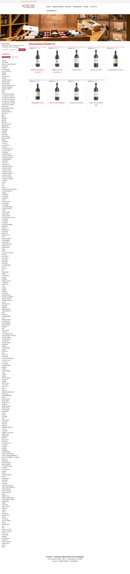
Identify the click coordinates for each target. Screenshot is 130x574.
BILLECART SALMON (6, 124)
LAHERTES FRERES (6, 365)
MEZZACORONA (6, 399)
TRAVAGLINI (5, 505)
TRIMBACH (4, 508)
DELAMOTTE (5, 233)
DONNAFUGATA (6, 247)
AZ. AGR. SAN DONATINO (8, 94)
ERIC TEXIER (4, 263)
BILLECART (4, 122)
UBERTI (3, 512)
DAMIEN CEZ (5, 226)
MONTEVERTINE (5, 410)
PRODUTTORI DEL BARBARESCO (9, 455)
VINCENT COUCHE (6, 529)
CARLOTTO (4, 163)
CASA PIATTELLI (5, 165)
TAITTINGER (4, 484)
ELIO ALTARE (5, 260)
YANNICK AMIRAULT (6, 542)
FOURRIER (4, 279)
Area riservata (51, 11)
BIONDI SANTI (5, 126)
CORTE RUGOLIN (6, 216)
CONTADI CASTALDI (7, 209)
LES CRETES (4, 380)
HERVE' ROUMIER (6, 325)
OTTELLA (4, 429)
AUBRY (3, 90)
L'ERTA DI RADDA (6, 378)
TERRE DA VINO (5, 496)
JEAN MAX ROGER (6, 343)
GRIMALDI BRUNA (6, 309)
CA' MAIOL (4, 147)
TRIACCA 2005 (5, 506)
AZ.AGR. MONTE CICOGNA (8, 103)
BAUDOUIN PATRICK (7, 112)
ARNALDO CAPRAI (6, 89)
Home (48, 7)
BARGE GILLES (5, 106)
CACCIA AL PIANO (6, 150)
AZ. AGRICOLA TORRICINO (8, 101)
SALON (3, 476)
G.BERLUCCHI (5, 284)
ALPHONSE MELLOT (6, 71)
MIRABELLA (4, 404)
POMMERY (4, 448)
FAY (3, 270)
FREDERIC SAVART (6, 281)
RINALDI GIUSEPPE (6, 464)
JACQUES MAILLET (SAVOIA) (9, 335)
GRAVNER (4, 306)
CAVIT (3, 184)
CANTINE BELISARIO (6, 159)
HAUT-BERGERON (6, 323)
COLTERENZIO (5, 205)
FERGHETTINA (5, 272)
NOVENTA (4, 424)
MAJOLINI (4, 390)
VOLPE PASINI (5, 535)
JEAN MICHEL (5, 344)
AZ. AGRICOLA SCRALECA (8, 99)
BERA (3, 115)
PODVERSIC (5, 441)
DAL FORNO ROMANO (7, 224)
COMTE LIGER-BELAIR (7, 207)
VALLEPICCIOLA (5, 515)
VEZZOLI (4, 522)
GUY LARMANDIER (6, 316)
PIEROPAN (4, 438)
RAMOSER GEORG (6, 462)
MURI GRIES (4, 417)
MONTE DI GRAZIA (6, 406)
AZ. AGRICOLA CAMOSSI (8, 96)
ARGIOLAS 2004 (6, 82)
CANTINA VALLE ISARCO (8, 157)
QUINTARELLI (5, 461)
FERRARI (4, 274)
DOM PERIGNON (6, 240)
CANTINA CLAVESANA (7, 156)
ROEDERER (4, 468)
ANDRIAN (4, 73)
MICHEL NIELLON (6, 402)
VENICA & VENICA (6, 521)
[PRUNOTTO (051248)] (77, 59)
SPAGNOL (4, 482)
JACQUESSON (5, 341)
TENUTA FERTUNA (6, 489)
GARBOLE (4, 290)
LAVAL (3, 373)
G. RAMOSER (5, 283)
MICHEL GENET (5, 401)
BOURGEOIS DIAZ (6, 138)
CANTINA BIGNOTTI (6, 154)
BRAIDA (3, 140)
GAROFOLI (4, 291)
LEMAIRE (4, 376)
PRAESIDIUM (5, 450)
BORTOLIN (4, 133)
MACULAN (4, 387)
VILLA (3, 528)
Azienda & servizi (57, 7)
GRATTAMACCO (6, 304)
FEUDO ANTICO (5, 276)
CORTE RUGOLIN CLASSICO (8, 217)
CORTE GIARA (5, 214)
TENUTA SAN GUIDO (7, 491)
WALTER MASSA (6, 538)
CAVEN (3, 182)
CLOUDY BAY (5, 196)
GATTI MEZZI (5, 293)
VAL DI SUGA (5, 514)
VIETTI (3, 526)
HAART (3, 318)
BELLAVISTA (4, 113)
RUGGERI (4, 471)
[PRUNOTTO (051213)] (96, 92)
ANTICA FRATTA (6, 76)
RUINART (4, 473)
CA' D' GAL (4, 143)
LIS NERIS (4, 381)
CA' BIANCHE (5, 142)
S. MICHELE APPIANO (7, 475)
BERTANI (4, 120)
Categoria (15, 57)
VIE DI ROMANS (5, 524)
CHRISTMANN (5, 194)
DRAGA (3, 249)
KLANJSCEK (4, 351)
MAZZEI (3, 397)
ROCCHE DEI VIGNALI (7, 466)
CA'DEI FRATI (5, 152)
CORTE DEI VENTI (6, 212)
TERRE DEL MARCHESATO (8, 498)
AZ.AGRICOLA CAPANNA (8, 105)
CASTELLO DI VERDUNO (7, 179)
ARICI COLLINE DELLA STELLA (8, 85)
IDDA (3, 328)
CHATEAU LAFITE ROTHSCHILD (9, 189)
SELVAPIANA (5, 480)
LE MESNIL (4, 374)
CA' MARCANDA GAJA (7, 149)
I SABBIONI (4, 327)
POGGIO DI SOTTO (6, 443)
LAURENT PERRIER (6, 371)
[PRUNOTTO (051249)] (96, 59)
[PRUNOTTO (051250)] (115, 59)
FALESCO (4, 269)
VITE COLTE (4, 533)
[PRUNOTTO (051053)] (57, 59)
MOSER (3, 413)
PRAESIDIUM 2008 (6, 452)
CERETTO (4, 187)
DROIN (3, 251)
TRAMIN (3, 503)
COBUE (3, 200)
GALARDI (4, 288)
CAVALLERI (4, 180)
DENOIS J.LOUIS (5, 235)
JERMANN (4, 346)
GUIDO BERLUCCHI (6, 311)
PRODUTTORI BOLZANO (7, 454)
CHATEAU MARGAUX (7, 191)
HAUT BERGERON (6, 321)
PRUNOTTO (4, 459)
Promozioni (77, 7)
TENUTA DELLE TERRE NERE (8, 487)
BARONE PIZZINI (5, 110)
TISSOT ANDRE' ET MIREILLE (8, 499)
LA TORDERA (5, 364)
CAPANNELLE (5, 161)
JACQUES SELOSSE (6, 339)
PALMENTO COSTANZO (7, 432)
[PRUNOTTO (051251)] (38, 92)
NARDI (3, 418)
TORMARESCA (5, 501)
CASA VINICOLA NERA (7, 166)
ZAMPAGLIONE (5, 543)
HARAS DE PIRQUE (6, 320)
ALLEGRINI (4, 68)
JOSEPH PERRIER (6, 348)
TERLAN (3, 494)
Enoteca (68, 7)
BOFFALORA (5, 129)
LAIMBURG (4, 367)
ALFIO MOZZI (5, 66)
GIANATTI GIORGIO (6, 298)
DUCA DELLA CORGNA (7, 253)
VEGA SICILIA (5, 519)
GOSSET (4, 302)
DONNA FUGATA (6, 246)
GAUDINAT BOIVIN (6, 295)
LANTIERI (4, 369)
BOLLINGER (4, 131)
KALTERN (4, 350)
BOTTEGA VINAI (5, 136)
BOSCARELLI (5, 135)
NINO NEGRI (4, 422)
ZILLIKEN (3, 545)
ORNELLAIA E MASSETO (7, 427)
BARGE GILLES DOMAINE (7, 108)
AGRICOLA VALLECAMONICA (9, 64)
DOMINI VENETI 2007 (7, 244)
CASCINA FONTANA (7, 172)
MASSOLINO (5, 394)
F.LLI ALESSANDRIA (6, 265)
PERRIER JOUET (5, 434)
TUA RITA (4, 510)
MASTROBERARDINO (7, 395)
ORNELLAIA (4, 425)
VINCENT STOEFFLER (7, 531)
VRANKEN (4, 536)
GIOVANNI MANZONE (7, 300)
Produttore (6, 57)
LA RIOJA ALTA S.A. (6, 360)
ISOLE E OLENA (5, 330)
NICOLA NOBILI (5, 420)
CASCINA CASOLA (6, 170)
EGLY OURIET (5, 256)
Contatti (93, 7)
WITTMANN (4, 540)
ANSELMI (4, 75)
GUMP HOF (4, 314)
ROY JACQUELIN (6, 469)
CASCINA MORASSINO (7, 173)
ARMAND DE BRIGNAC (7, 87)
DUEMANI (4, 254)
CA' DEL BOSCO (6, 145)
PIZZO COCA (5, 439)
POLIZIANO (4, 447)
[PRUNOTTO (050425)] (38, 59)
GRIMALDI (4, 307)
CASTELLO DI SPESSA (7, 177)
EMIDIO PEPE (5, 261)
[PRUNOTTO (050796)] (77, 92)
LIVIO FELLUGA (5, 383)
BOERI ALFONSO (6, 127)
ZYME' (3, 547)
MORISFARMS (5, 411)
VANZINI (4, 517)
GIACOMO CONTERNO (7, 297)
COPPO (4, 210)
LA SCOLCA (5, 362)
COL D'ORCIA (5, 203)
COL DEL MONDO (6, 202)
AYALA (3, 92)
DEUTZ (3, 237)
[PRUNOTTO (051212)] (57, 92)
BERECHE (4, 117)
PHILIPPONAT (5, 436)
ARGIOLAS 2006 (6, 83)
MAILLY (3, 388)
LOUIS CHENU (5, 385)
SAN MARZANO (5, 478)
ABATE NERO (5, 62)
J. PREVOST (4, 332)
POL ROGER (5, 445)
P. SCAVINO (5, 431)
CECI (3, 186)
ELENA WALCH (5, 258)
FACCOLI (4, 267)
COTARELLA (5, 223)
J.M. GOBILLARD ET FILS (7, 334)
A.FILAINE (4, 61)
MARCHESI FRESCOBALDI (8, 392)
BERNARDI (4, 119)
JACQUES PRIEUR (6, 337)
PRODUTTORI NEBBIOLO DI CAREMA (10, 457)
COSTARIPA (5, 219)
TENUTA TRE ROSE (6, 492)
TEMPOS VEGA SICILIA (7, 485)
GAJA (3, 286)
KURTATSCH (5, 355)
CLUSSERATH (5, 198)
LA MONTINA (5, 357)
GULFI (3, 313)
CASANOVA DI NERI (6, 168)
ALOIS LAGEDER (5, 69)
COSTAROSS (5, 221)
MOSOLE (4, 415)
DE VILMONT (5, 231)
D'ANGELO (4, 228)
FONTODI (4, 277)
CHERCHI (4, 193)
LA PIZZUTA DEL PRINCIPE (8, 358)
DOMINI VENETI (5, 242)
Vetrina (85, 7)
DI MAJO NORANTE (6, 239)
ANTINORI (4, 78)
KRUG (3, 353)
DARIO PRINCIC (5, 230)
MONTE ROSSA (5, 408)
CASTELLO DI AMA (6, 175)
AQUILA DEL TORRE (6, 80)
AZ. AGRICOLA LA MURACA (8, 98)
